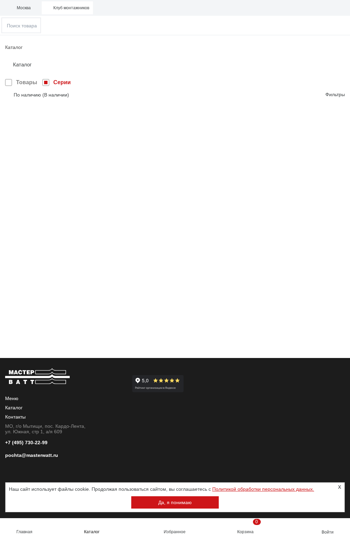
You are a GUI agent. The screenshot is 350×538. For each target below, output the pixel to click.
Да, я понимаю (175, 502)
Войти (328, 532)
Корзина (247, 526)
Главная (24, 531)
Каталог (91, 531)
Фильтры (335, 94)
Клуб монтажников (71, 7)
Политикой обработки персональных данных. (263, 489)
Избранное (175, 531)
